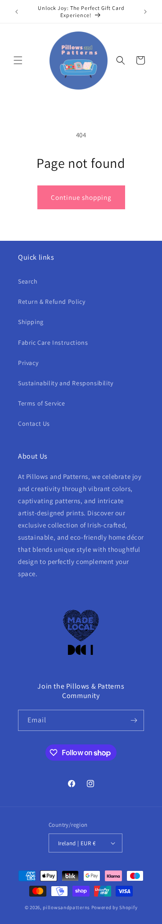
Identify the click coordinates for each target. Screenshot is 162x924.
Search (28, 281)
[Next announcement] (145, 12)
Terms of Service (41, 403)
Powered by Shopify (114, 907)
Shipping (31, 322)
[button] (18, 60)
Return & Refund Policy (51, 301)
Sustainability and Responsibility (65, 383)
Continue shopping (81, 197)
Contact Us (34, 423)
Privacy (28, 363)
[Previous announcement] (17, 12)
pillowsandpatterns (66, 907)
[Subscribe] (134, 720)
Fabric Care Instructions (53, 342)
